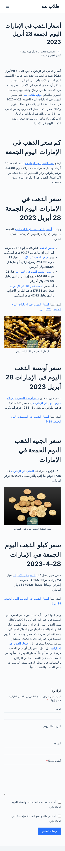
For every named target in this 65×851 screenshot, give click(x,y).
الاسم (58, 709)
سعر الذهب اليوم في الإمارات (33, 271)
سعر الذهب (46, 248)
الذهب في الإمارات (26, 286)
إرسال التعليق (49, 831)
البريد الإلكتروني (52, 726)
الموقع (57, 743)
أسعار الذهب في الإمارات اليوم (33, 229)
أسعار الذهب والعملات (51, 55)
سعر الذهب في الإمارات (39, 163)
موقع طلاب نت (33, 94)
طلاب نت (50, 6)
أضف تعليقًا (53, 760)
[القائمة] (7, 6)
